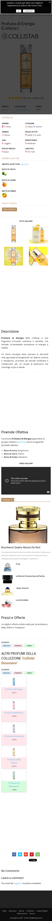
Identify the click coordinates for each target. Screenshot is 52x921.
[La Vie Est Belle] (7, 603)
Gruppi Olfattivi (42, 911)
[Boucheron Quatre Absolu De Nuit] (26, 524)
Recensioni (13, 911)
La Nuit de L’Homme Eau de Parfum (30, 576)
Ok (19, 11)
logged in (18, 883)
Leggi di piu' (29, 11)
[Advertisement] (26, 298)
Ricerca (32, 914)
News (4, 911)
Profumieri (30, 911)
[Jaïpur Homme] (7, 591)
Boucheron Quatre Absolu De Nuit (20, 547)
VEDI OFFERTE (9, 209)
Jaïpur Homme (22, 588)
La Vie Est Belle (22, 600)
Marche (21, 911)
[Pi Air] (7, 567)
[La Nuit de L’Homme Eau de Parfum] (7, 579)
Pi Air (18, 564)
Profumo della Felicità (14, 762)
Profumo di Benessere (14, 786)
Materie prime (22, 914)
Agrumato (25, 164)
